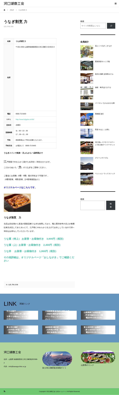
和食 (8, 26)
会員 (5, 26)
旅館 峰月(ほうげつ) (103, 87)
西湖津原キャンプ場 (102, 61)
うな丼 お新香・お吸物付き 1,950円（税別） (31, 251)
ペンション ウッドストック (105, 173)
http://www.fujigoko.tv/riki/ (25, 119)
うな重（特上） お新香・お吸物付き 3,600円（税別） (34, 238)
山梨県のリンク (87, 365)
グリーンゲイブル (101, 158)
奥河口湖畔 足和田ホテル (104, 74)
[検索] (111, 26)
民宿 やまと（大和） (102, 129)
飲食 (12, 26)
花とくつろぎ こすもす (103, 46)
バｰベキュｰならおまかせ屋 (105, 103)
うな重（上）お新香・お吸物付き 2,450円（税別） (33, 245)
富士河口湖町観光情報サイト (54, 368)
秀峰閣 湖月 (99, 114)
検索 (82, 21)
